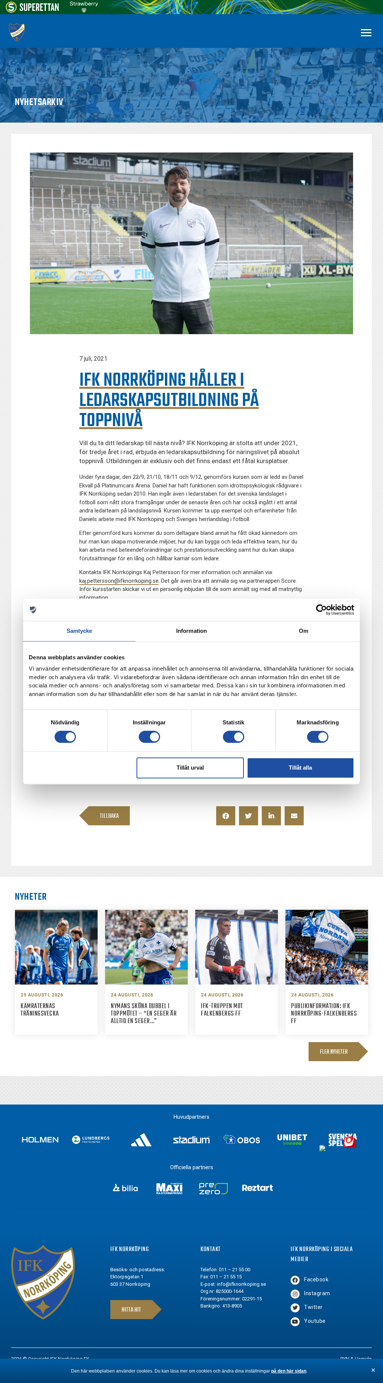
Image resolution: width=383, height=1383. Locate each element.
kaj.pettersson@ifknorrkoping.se (119, 580)
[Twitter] (295, 1307)
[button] (225, 815)
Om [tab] (303, 631)
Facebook (316, 1279)
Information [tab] (191, 631)
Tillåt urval (190, 767)
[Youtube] (295, 1321)
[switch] (149, 737)
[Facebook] (295, 1280)
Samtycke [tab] (79, 631)
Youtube (315, 1321)
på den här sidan (288, 1371)
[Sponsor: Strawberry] (84, 10)
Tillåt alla (300, 767)
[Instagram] (295, 1294)
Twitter (313, 1307)
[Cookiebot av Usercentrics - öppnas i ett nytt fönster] (321, 609)
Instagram (317, 1293)
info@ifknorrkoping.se (241, 1284)
